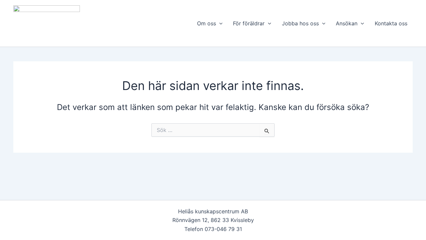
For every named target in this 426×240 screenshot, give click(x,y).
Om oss (206, 23)
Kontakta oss (391, 23)
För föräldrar (249, 23)
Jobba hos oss (300, 23)
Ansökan (346, 23)
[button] (219, 23)
